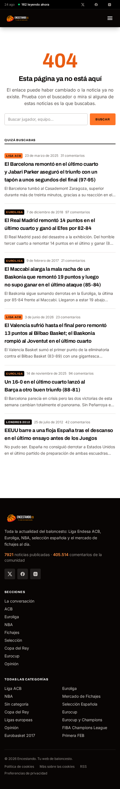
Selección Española (79, 704)
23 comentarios (68, 317)
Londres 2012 (18, 422)
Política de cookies (19, 766)
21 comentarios (73, 260)
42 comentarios (77, 422)
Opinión (11, 663)
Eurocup (12, 655)
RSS (83, 766)
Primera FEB (73, 735)
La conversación (19, 601)
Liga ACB (13, 155)
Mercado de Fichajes (81, 696)
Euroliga (14, 212)
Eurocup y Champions (82, 719)
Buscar (102, 119)
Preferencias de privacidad (25, 773)
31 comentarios (73, 155)
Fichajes (11, 632)
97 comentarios (77, 212)
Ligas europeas (18, 719)
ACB (8, 608)
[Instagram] (35, 574)
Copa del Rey (16, 648)
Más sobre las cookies (57, 766)
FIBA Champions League (84, 727)
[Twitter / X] (9, 574)
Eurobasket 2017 (19, 735)
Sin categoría (16, 704)
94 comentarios (81, 373)
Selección (13, 640)
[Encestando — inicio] (17, 18)
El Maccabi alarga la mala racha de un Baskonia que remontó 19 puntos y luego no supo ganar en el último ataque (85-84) (52, 277)
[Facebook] (22, 574)
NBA (8, 624)
